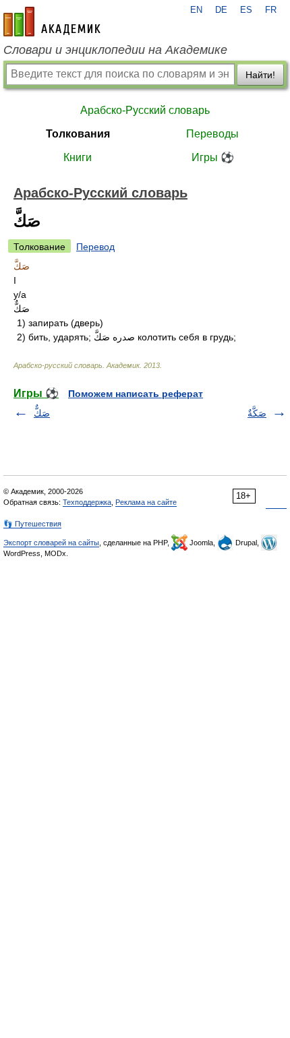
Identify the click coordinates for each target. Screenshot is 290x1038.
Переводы (212, 134)
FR (271, 10)
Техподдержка (87, 502)
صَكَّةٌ (257, 413)
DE (221, 10)
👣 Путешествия (32, 524)
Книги (77, 157)
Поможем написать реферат (135, 393)
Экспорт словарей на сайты (51, 543)
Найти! (260, 74)
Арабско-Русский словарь (145, 110)
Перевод (95, 246)
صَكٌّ (42, 413)
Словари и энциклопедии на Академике (115, 50)
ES (246, 10)
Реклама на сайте (146, 502)
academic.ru (51, 21)
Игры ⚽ (213, 157)
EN (196, 10)
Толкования (78, 134)
